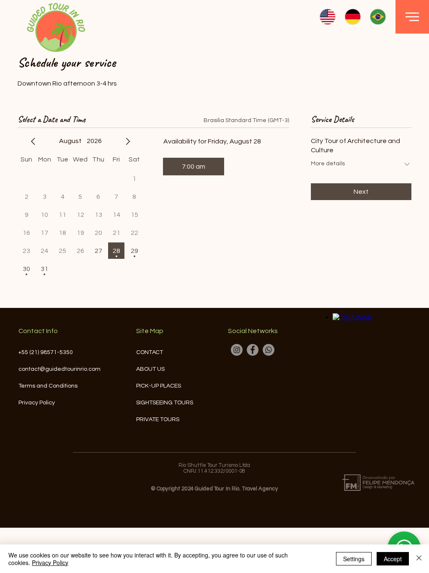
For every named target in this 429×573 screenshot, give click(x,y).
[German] (352, 16)
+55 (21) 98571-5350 (45, 352)
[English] (327, 16)
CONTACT (149, 352)
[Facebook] (252, 350)
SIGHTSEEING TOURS (163, 403)
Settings (353, 559)
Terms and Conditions (48, 386)
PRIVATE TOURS (157, 419)
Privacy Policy (36, 403)
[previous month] (33, 141)
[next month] (128, 141)
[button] (412, 17)
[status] (246, 120)
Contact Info (38, 331)
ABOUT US (150, 369)
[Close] (419, 558)
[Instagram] (237, 350)
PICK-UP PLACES (158, 386)
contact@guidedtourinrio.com (59, 369)
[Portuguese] (377, 16)
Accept (393, 559)
